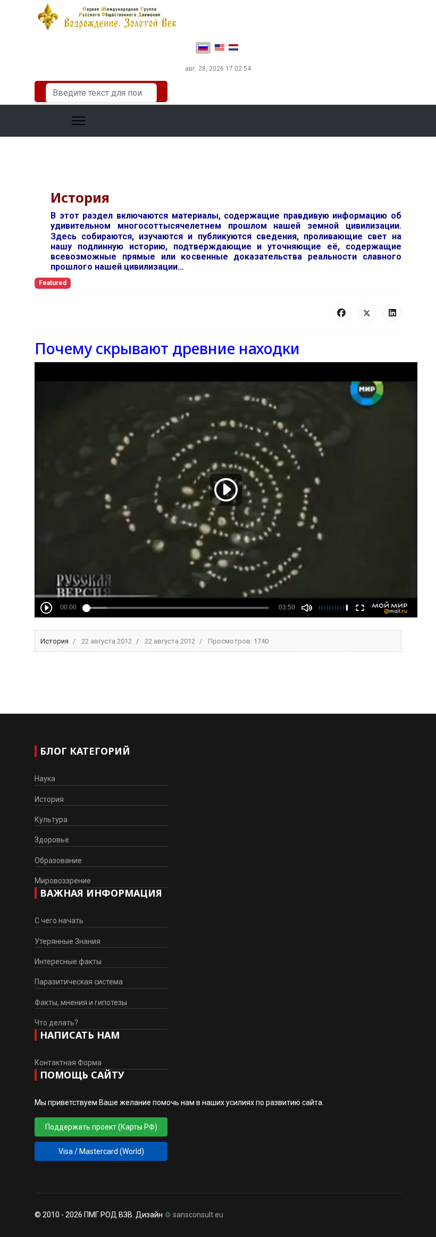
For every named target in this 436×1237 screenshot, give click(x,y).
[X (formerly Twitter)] (367, 313)
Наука (45, 778)
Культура (51, 819)
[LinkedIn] (392, 313)
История (54, 641)
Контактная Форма (68, 1062)
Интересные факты (68, 961)
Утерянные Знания (67, 941)
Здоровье (52, 839)
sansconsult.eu (198, 1214)
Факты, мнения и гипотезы (81, 1002)
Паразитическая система (79, 981)
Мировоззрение (63, 880)
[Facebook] (341, 313)
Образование (58, 860)
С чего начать (59, 920)
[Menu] (65, 121)
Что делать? (56, 1022)
